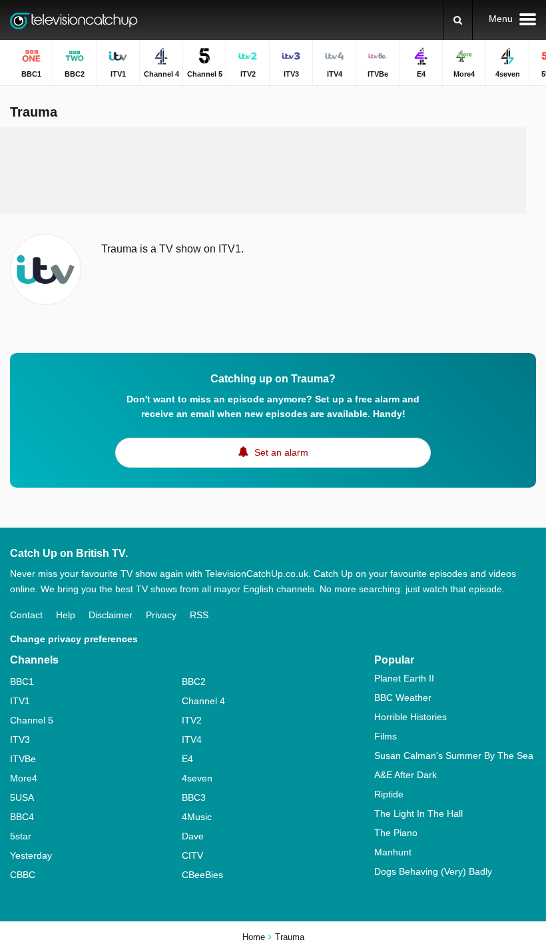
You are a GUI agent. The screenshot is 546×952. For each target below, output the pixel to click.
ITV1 (20, 701)
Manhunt (392, 852)
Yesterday (31, 855)
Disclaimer (111, 615)
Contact (26, 615)
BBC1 (22, 681)
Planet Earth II (404, 678)
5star (20, 836)
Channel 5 (31, 720)
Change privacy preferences (74, 639)
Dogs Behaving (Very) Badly (433, 871)
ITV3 (20, 739)
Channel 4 (203, 701)
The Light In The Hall (418, 813)
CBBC (22, 874)
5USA (22, 797)
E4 (187, 758)
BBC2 (194, 681)
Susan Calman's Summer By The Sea (453, 755)
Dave (193, 836)
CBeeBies (202, 874)
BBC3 (194, 797)
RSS (199, 615)
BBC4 (22, 816)
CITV (192, 855)
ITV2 (192, 720)
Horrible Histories (410, 717)
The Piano (395, 832)
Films (385, 736)
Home (253, 937)
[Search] (458, 20)
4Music (197, 816)
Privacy (161, 615)
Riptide (389, 794)
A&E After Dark (405, 774)
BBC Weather (402, 697)
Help (65, 615)
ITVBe (23, 758)
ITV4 (192, 739)
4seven (197, 778)
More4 (23, 778)
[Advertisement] (263, 171)
